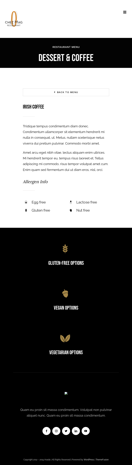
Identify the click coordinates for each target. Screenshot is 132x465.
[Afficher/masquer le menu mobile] (125, 12)
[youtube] (86, 431)
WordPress (89, 459)
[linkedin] (76, 431)
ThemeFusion (102, 459)
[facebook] (46, 431)
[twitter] (66, 431)
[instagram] (56, 431)
